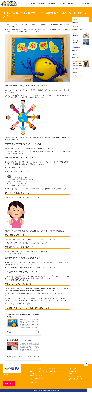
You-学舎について (73, 3)
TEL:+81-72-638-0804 (12, 374)
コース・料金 (51, 3)
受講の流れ (41, 3)
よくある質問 (61, 3)
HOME (33, 3)
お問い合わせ (85, 3)
